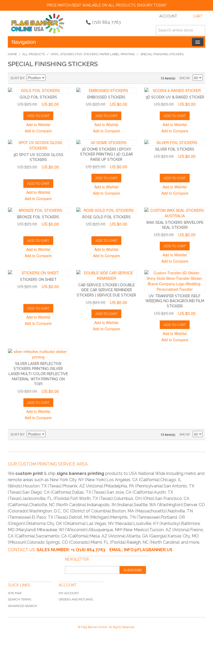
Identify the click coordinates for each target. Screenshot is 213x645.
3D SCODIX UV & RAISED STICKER (174, 97)
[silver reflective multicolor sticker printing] (38, 354)
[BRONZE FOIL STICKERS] (38, 210)
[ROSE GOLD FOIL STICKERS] (106, 210)
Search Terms (19, 599)
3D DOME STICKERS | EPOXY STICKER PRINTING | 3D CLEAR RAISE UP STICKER (106, 154)
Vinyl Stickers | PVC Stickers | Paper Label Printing (92, 54)
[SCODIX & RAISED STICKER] (174, 91)
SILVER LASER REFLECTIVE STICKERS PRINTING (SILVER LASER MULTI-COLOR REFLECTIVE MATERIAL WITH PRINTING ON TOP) (38, 374)
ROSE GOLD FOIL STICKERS (106, 217)
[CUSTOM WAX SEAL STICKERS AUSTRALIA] (174, 213)
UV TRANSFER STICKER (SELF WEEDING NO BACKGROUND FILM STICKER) (174, 301)
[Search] (200, 30)
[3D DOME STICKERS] (106, 143)
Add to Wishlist (38, 124)
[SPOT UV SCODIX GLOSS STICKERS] (38, 145)
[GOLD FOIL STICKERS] (38, 91)
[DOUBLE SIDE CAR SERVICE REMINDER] (106, 275)
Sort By (17, 78)
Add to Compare (38, 130)
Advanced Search (22, 606)
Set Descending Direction (50, 78)
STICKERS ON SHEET (38, 279)
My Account (69, 593)
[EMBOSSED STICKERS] (106, 91)
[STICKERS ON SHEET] (38, 273)
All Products (33, 54)
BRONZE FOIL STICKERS (38, 217)
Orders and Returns (76, 599)
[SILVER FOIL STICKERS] (174, 143)
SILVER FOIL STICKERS (174, 149)
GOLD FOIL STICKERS (38, 97)
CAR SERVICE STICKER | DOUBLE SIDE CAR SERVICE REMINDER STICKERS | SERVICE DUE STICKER (106, 290)
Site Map (15, 593)
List (68, 78)
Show (184, 78)
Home (12, 54)
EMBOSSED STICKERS (106, 97)
